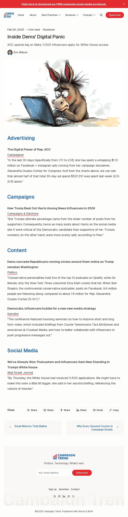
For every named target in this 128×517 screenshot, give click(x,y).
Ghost (81, 511)
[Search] (101, 15)
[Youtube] (68, 496)
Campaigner (15, 155)
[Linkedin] (64, 496)
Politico (12, 272)
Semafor (13, 314)
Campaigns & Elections (22, 213)
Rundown (49, 29)
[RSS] (73, 496)
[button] (53, 489)
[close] (124, 4)
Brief (90, 511)
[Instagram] (59, 496)
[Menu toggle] (59, 15)
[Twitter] (54, 496)
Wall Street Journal (20, 373)
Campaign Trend (52, 511)
